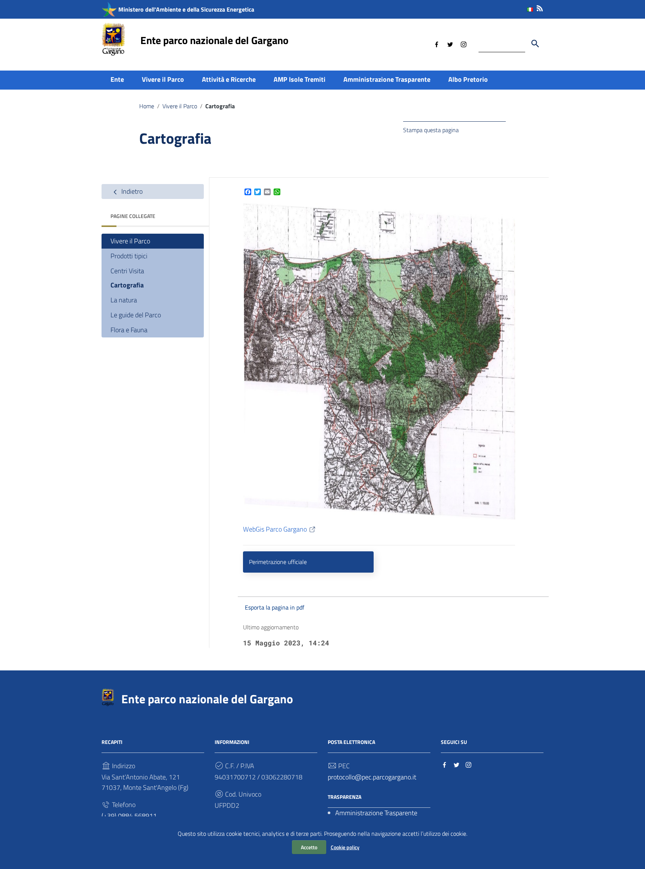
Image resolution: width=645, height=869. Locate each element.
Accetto (309, 847)
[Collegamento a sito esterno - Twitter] (450, 43)
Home (146, 106)
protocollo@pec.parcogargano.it (372, 777)
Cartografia (127, 285)
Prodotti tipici (128, 256)
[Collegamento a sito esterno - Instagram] (463, 43)
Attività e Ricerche (229, 79)
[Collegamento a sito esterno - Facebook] (436, 43)
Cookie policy (345, 847)
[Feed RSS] (539, 7)
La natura (123, 300)
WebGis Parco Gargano (275, 529)
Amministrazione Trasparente (386, 79)
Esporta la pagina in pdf (274, 607)
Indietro (131, 191)
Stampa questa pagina (431, 129)
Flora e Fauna (128, 330)
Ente (117, 79)
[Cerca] (535, 43)
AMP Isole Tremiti (299, 79)
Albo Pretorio (468, 79)
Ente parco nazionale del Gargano (214, 40)
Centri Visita (127, 271)
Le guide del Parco (135, 315)
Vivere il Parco (163, 79)
